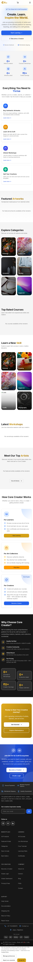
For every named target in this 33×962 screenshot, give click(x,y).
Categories (4, 846)
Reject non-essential (9, 960)
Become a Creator (17, 603)
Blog (19, 878)
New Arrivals (5, 851)
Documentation (6, 906)
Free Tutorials (22, 846)
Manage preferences (9, 956)
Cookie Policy (5, 952)
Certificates (21, 856)
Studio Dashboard (6, 878)
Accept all (21, 960)
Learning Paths (22, 851)
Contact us (25, 926)
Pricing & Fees (5, 883)
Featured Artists (6, 841)
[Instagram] (3, 823)
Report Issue (5, 920)
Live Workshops (23, 841)
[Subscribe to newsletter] (29, 811)
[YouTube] (8, 823)
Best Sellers (4, 856)
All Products (5, 836)
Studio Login (16, 776)
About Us (21, 869)
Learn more (6, 118)
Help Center (5, 901)
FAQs (19, 883)
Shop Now (16, 567)
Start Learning (17, 535)
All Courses (21, 836)
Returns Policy (5, 916)
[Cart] (18, 2)
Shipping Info (5, 911)
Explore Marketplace (16, 730)
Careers (20, 874)
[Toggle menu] (30, 2)
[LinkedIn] (13, 823)
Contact (20, 888)
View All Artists (15, 481)
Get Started (15, 724)
